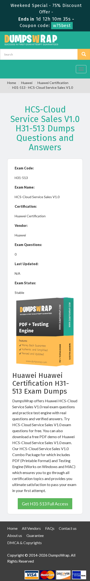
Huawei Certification (52, 83)
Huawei (26, 83)
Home (11, 83)
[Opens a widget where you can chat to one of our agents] (57, 553)
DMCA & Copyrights (24, 542)
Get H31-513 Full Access (45, 503)
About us (14, 535)
